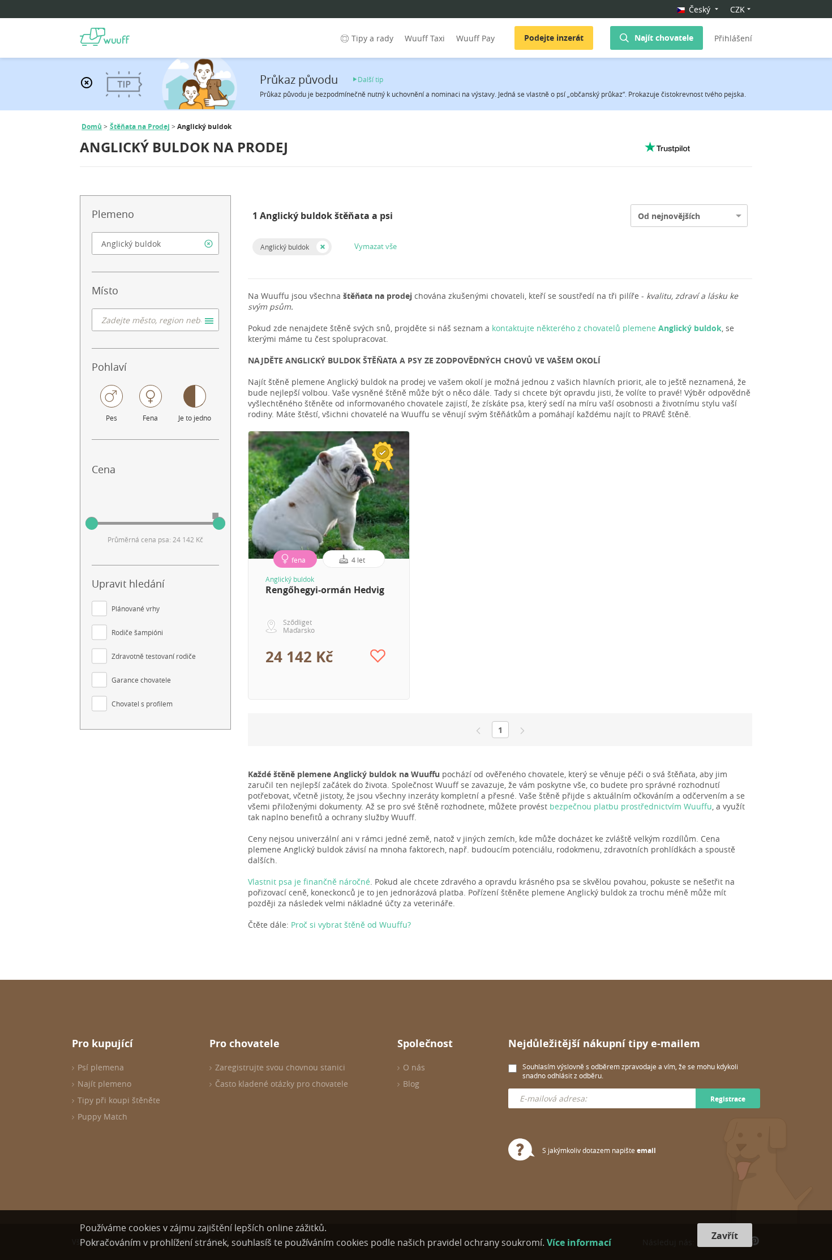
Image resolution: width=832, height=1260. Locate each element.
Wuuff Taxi (425, 38)
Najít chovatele (663, 37)
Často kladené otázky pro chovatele (281, 1083)
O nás (414, 1067)
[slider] (91, 523)
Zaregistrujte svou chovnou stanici (280, 1067)
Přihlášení (733, 38)
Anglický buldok (284, 246)
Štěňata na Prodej (140, 126)
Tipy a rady (372, 38)
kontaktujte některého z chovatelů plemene (607, 328)
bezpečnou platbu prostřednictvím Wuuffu (631, 806)
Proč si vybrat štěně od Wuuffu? (351, 924)
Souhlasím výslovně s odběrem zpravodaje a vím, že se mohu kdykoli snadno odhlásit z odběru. (630, 1071)
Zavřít (724, 1235)
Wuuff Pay (475, 38)
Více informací (579, 1242)
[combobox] (155, 243)
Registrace (727, 1099)
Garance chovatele (141, 679)
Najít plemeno (104, 1083)
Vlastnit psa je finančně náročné (309, 881)
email (646, 1150)
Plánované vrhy (135, 608)
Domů (92, 126)
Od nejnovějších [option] (669, 216)
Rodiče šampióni (137, 632)
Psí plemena (101, 1067)
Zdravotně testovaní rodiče (153, 656)
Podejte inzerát (554, 37)
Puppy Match (102, 1116)
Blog (411, 1083)
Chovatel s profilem (142, 703)
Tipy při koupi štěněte (119, 1100)
